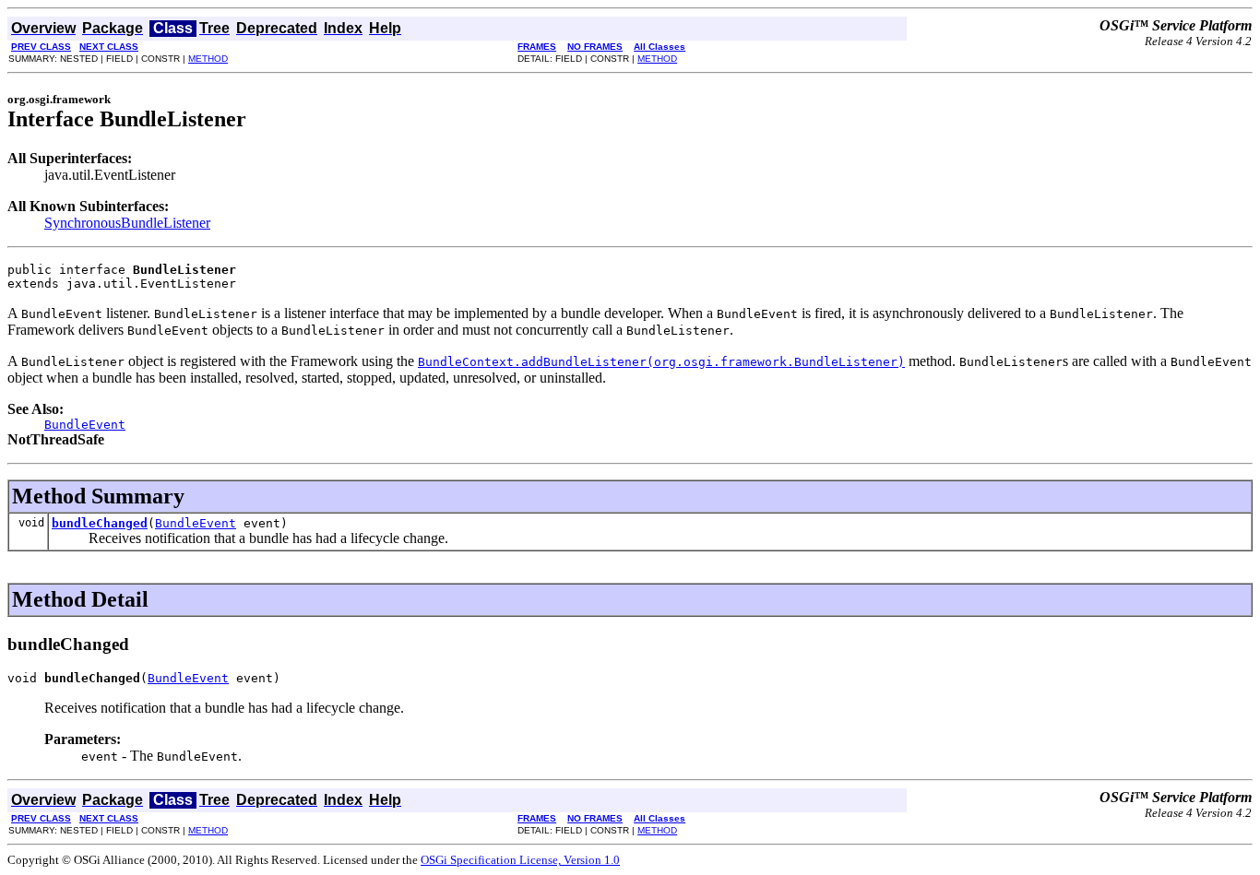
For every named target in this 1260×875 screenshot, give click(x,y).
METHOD (208, 58)
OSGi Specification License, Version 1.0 (520, 860)
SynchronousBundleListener (127, 223)
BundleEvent (195, 523)
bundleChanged (100, 523)
